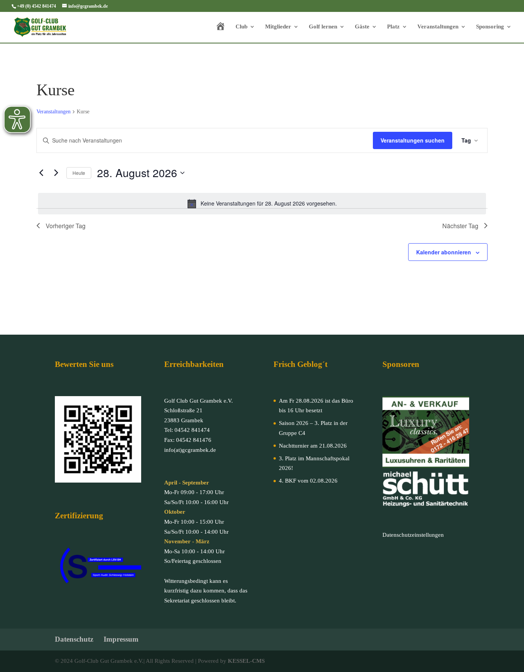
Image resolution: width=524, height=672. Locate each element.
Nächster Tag (460, 225)
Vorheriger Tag (66, 225)
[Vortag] (41, 173)
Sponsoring (490, 27)
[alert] (262, 203)
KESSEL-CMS (246, 661)
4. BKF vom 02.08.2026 (308, 481)
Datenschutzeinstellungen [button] (413, 535)
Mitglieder (278, 27)
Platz (393, 27)
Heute (79, 172)
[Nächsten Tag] (56, 173)
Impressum (121, 639)
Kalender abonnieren (443, 252)
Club (241, 27)
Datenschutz (74, 639)
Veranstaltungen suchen (413, 140)
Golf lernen (323, 27)
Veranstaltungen (437, 27)
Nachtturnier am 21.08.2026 (313, 446)
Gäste (362, 27)
